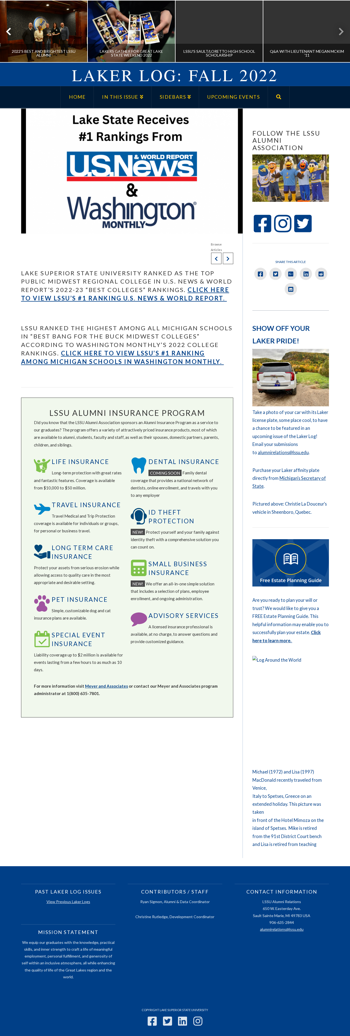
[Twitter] (167, 1021)
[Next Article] (228, 258)
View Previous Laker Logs (68, 901)
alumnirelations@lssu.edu (283, 452)
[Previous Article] (216, 258)
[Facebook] (152, 1021)
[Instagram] (197, 1021)
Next (338, 31)
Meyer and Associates (106, 686)
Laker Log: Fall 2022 (175, 75)
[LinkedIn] (182, 1021)
